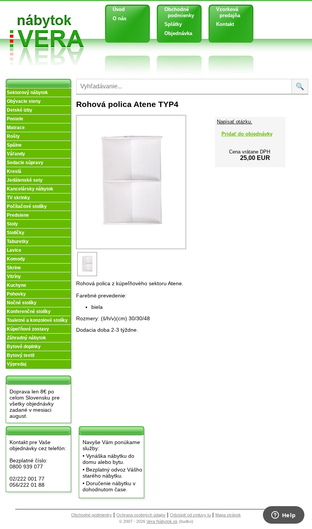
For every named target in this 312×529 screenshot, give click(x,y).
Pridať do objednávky (246, 134)
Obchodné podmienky (176, 12)
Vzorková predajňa (225, 12)
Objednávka (178, 33)
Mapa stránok (228, 515)
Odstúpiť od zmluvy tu (190, 515)
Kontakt (225, 24)
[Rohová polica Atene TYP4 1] (87, 275)
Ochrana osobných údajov (141, 515)
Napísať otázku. (234, 122)
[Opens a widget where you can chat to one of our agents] (283, 515)
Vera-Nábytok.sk (162, 521)
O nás (119, 18)
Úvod (119, 9)
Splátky (173, 24)
